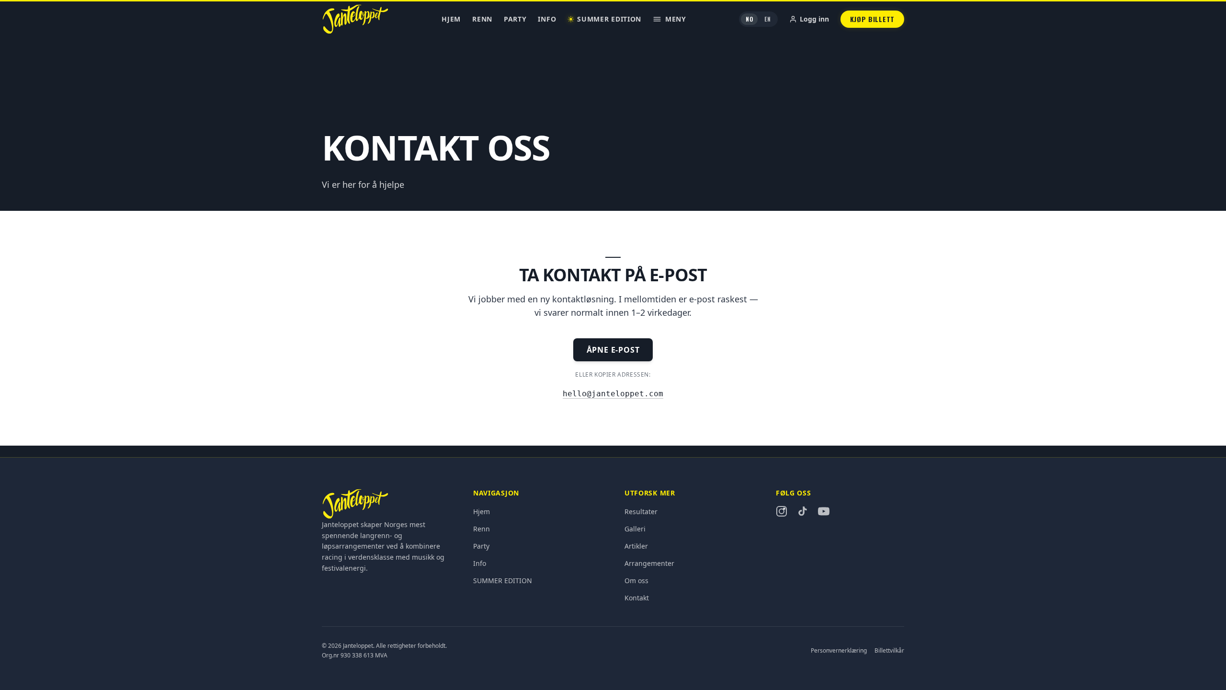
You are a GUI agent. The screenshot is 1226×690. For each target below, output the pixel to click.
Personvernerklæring (839, 651)
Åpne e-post (613, 350)
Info (547, 18)
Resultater (641, 511)
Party (515, 18)
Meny (675, 18)
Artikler (636, 546)
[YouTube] (823, 511)
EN (767, 19)
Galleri (635, 528)
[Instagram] (781, 511)
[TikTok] (802, 511)
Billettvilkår (889, 651)
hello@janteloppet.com (613, 393)
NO (749, 19)
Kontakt (636, 597)
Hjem (451, 18)
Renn (482, 18)
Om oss (636, 580)
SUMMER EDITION (609, 18)
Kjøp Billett (872, 19)
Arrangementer (649, 563)
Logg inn (814, 18)
